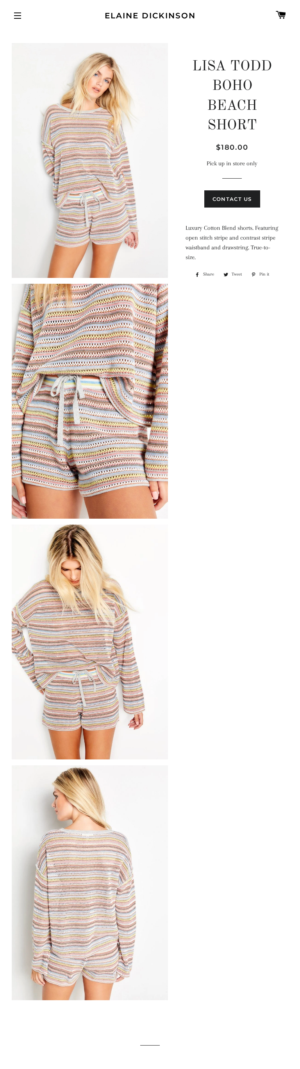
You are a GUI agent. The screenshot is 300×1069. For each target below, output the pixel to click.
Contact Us (232, 199)
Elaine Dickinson (150, 15)
